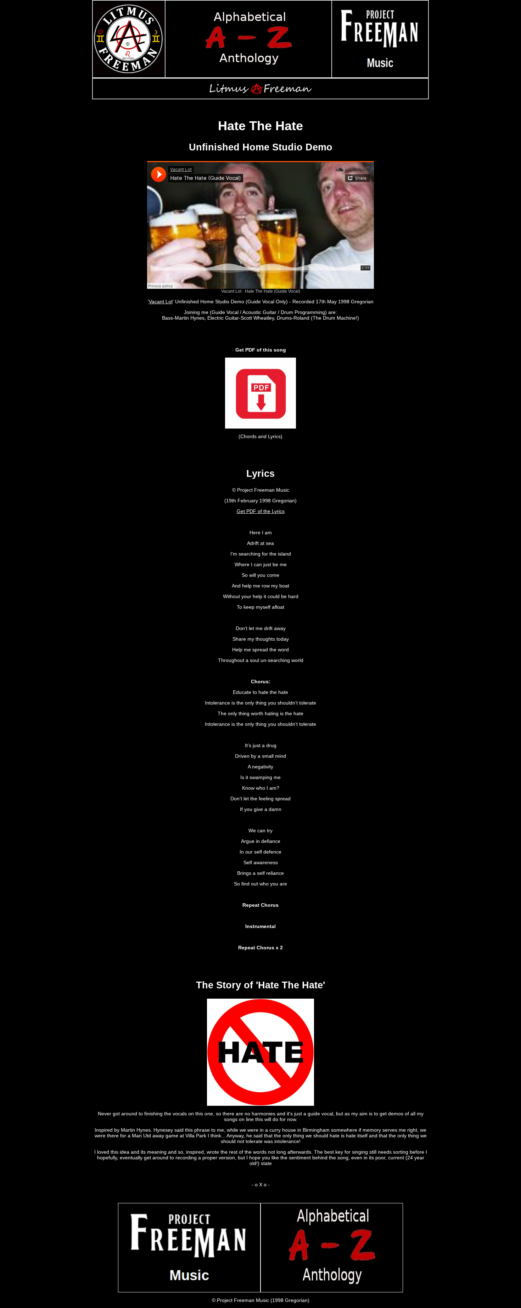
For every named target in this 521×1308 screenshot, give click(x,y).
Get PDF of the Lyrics (261, 511)
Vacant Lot (231, 291)
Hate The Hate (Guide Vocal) (272, 291)
